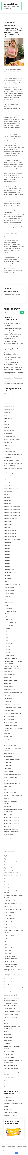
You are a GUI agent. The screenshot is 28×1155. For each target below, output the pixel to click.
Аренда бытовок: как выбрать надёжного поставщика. (12, 363)
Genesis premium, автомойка (12, 439)
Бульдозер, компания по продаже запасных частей (13, 662)
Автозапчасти (7, 500)
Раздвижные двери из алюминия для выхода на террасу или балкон (13, 329)
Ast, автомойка (8, 418)
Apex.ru (6, 415)
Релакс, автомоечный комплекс (12, 909)
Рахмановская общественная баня (13, 903)
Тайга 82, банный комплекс (11, 1014)
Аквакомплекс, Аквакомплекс (12, 584)
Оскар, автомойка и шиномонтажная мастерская (12, 835)
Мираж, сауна (7, 786)
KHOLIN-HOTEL (8, 445)
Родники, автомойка (9, 918)
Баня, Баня (7, 647)
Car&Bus (6, 424)
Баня (5, 631)
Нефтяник (6, 798)
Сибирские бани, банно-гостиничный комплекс (10, 965)
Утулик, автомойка (9, 1054)
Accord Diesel (8, 403)
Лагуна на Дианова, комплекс (12, 759)
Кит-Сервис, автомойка (10, 745)
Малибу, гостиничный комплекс (12, 774)
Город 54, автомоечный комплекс (13, 692)
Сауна (5, 944)
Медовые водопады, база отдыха (13, 783)
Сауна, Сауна (7, 950)
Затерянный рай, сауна (10, 726)
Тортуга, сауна (8, 1037)
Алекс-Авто (7, 596)
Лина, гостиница (8, 771)
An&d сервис (7, 412)
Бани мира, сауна (8, 628)
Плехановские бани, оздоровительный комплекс (11, 872)
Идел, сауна (7, 733)
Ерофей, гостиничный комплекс (12, 713)
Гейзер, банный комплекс (11, 680)
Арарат (6, 606)
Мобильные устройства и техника (13, 1103)
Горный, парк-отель (9, 689)
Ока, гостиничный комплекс (11, 817)
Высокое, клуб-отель (9, 674)
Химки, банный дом (9, 1057)
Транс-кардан (8, 1040)
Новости (6, 1106)
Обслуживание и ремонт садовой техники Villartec (13, 810)
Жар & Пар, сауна (9, 716)
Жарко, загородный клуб (10, 722)
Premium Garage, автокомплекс (13, 454)
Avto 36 (6, 421)
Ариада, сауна (8, 609)
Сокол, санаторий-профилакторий (13, 988)
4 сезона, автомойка (9, 397)
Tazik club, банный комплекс (12, 476)
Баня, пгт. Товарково (9, 656)
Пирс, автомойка (8, 868)
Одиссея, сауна (8, 814)
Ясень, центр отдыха (9, 1087)
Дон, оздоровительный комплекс (13, 707)
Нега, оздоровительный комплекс (13, 795)
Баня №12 (6, 640)
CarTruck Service (9, 430)
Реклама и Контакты (9, 906)
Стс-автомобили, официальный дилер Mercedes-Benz (13, 995)
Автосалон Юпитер (9, 542)
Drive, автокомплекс (9, 436)
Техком (6, 1023)
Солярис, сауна (8, 991)
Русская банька (8, 921)
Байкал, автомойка (9, 625)
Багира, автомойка (9, 619)
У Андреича (7, 1043)
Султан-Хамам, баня (9, 1008)
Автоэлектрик (7, 578)
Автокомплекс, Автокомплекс (12, 506)
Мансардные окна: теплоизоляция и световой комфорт (13, 373)
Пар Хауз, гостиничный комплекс (13, 856)
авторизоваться (15, 297)
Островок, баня (8, 842)
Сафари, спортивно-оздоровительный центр (10, 957)
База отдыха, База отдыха (11, 622)
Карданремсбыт (8, 739)
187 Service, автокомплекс (11, 394)
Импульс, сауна (8, 736)
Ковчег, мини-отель (9, 753)
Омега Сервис (8, 826)
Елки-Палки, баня (9, 710)
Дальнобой (7, 695)
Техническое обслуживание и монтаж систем (12, 1027)
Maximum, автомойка (10, 451)
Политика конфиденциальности (12, 876)
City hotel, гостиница (10, 433)
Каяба (5, 742)
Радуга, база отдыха (9, 885)
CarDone (6, 427)
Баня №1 (6, 637)
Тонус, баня (7, 1031)
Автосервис (7, 545)
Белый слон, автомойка (10, 659)
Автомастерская (8, 521)
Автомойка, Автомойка (10, 530)
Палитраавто (7, 848)
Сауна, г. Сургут (8, 947)
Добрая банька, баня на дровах (12, 704)
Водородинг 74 (8, 671)
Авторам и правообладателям (12, 539)
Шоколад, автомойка (9, 1078)
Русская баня (7, 924)
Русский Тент (7, 938)
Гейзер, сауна (7, 683)
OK (16, 1153)
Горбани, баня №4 (9, 686)
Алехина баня (7, 599)
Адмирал (6, 581)
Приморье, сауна (8, 879)
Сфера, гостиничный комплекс (12, 1011)
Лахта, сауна (7, 768)
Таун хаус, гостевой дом (10, 1017)
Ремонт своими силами (10, 1112)
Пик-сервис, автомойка (10, 865)
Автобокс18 (7, 497)
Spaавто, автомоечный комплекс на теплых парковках (13, 464)
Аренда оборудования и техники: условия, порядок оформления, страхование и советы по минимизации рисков (13, 335)
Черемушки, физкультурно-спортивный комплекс (11, 1069)
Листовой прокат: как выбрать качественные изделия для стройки (13, 382)
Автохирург (7, 575)
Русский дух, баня (9, 935)
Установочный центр (9, 1051)
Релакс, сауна (7, 915)
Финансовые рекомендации (11, 1115)
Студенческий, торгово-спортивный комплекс (10, 1004)
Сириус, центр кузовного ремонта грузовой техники (13, 970)
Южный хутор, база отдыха (11, 1084)
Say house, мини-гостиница (11, 460)
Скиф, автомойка (8, 979)
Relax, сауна (7, 457)
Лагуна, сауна (7, 762)
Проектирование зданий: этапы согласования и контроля (12, 354)
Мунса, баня (7, 789)
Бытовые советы (10, 25)
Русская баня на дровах (10, 928)
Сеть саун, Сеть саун (9, 961)
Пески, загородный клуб (10, 862)
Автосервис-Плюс (9, 569)
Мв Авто (6, 780)
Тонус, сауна (7, 1034)
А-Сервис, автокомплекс (11, 482)
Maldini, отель (7, 448)
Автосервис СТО (8, 566)
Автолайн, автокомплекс (10, 518)
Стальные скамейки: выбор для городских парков (12, 358)
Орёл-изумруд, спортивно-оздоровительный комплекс (11, 830)
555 (5, 400)
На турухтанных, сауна (10, 792)
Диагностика (7, 701)
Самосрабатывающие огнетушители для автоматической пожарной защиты (13, 343)
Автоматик (7, 527)
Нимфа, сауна (7, 806)
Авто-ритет (7, 494)
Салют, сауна (7, 941)
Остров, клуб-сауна (9, 839)
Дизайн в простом (9, 1100)
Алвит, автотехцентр (9, 593)
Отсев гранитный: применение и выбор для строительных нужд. (13, 368)
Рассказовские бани (9, 900)
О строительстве (8, 1109)
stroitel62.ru (11, 4)
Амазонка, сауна (8, 603)
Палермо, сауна (8, 845)
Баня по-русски (8, 644)
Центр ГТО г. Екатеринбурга (11, 1065)
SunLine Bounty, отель (10, 473)
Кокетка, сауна (8, 756)
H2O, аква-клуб (8, 442)
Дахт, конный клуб (9, 698)
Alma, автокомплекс (9, 406)
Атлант (6, 616)
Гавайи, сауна (7, 677)
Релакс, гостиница (9, 912)
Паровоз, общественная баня (12, 859)
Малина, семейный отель (11, 777)
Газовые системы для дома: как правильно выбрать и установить (13, 378)
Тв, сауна (6, 1020)
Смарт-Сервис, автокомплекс (12, 985)
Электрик (6, 1081)
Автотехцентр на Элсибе (10, 572)
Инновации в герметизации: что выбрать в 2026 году (12, 349)
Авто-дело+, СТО (8, 491)
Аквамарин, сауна (9, 587)
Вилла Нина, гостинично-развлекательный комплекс (11, 667)
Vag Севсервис (8, 479)
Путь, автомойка (8, 882)
